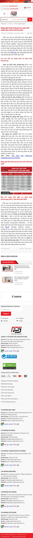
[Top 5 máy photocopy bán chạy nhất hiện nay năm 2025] (7, 279)
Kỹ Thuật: (11, 6)
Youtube (5, 321)
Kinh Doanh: (11, 8)
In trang (29, 248)
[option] (16, 276)
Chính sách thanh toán (7, 393)
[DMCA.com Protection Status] (9, 369)
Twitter (21, 321)
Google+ (21, 318)
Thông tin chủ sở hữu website (9, 381)
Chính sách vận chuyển (7, 387)
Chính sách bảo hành (7, 390)
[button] (28, 262)
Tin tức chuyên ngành (19, 23)
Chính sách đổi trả (6, 396)
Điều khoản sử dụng (6, 384)
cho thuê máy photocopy (8, 402)
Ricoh (7, 227)
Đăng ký (6, 314)
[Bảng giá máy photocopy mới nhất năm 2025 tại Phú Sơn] (7, 268)
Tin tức (10, 23)
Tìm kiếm (29, 19)
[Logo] (13, 14)
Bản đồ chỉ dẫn (8, 351)
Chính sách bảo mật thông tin (9, 399)
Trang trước (6, 248)
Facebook (5, 318)
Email (22, 248)
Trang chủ (3, 23)
